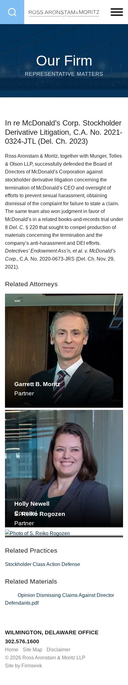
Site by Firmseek (23, 665)
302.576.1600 (22, 641)
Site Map (32, 649)
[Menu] (116, 12)
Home (11, 649)
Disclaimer (58, 649)
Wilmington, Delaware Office (51, 632)
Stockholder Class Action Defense (42, 564)
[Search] (12, 12)
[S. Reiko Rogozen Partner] (64, 534)
